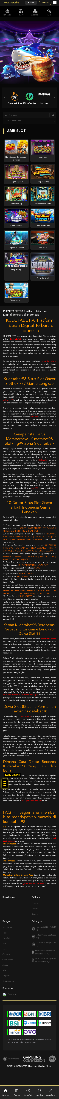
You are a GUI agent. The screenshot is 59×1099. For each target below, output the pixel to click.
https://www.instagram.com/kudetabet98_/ (45, 960)
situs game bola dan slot (32, 801)
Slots (21, 15)
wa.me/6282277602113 (46, 928)
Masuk (31, 3)
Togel (5, 949)
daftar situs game (48, 639)
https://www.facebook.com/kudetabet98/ (45, 952)
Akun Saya (50, 1095)
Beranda (5, 1095)
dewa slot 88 (25, 716)
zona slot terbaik (49, 361)
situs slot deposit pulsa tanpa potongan (20, 695)
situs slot (34, 417)
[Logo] (11, 3)
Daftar (45, 3)
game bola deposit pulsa (33, 884)
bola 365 (34, 488)
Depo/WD (28, 1095)
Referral (35, 914)
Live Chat (39, 1095)
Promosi (35, 903)
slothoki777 (8, 400)
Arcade (5, 965)
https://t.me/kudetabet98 (46, 936)
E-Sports (6, 976)
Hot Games (7, 15)
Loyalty (34, 909)
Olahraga (6, 954)
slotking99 (42, 460)
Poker (5, 970)
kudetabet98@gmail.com (46, 944)
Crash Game (8, 960)
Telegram (12, 994)
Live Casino (35, 15)
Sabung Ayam (8, 981)
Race (49, 15)
